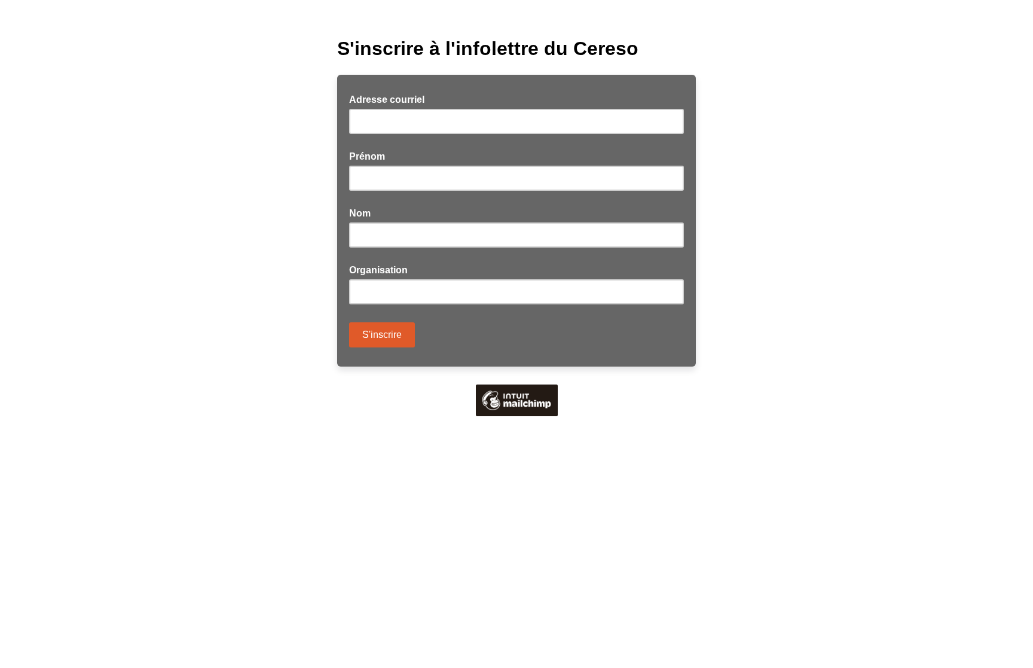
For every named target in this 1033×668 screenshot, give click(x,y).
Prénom (367, 156)
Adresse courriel (390, 98)
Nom (360, 213)
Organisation (378, 270)
